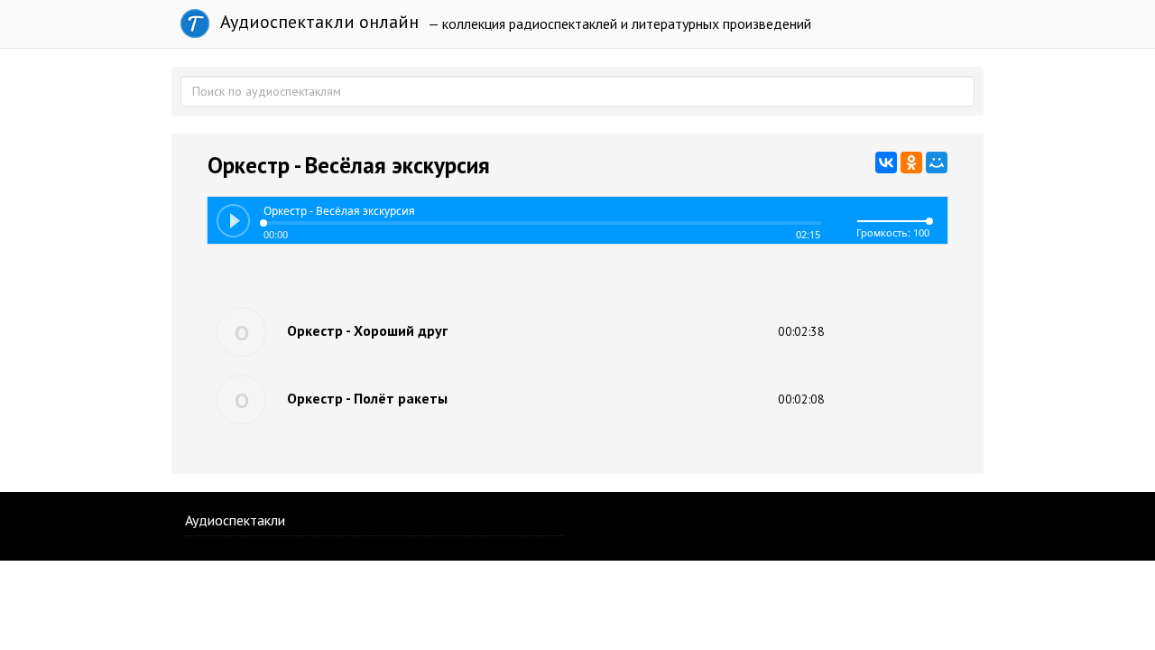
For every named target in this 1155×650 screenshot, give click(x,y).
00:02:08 (801, 399)
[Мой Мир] (936, 162)
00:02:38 (801, 331)
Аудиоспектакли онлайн (317, 21)
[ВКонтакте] (886, 162)
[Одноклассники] (911, 162)
